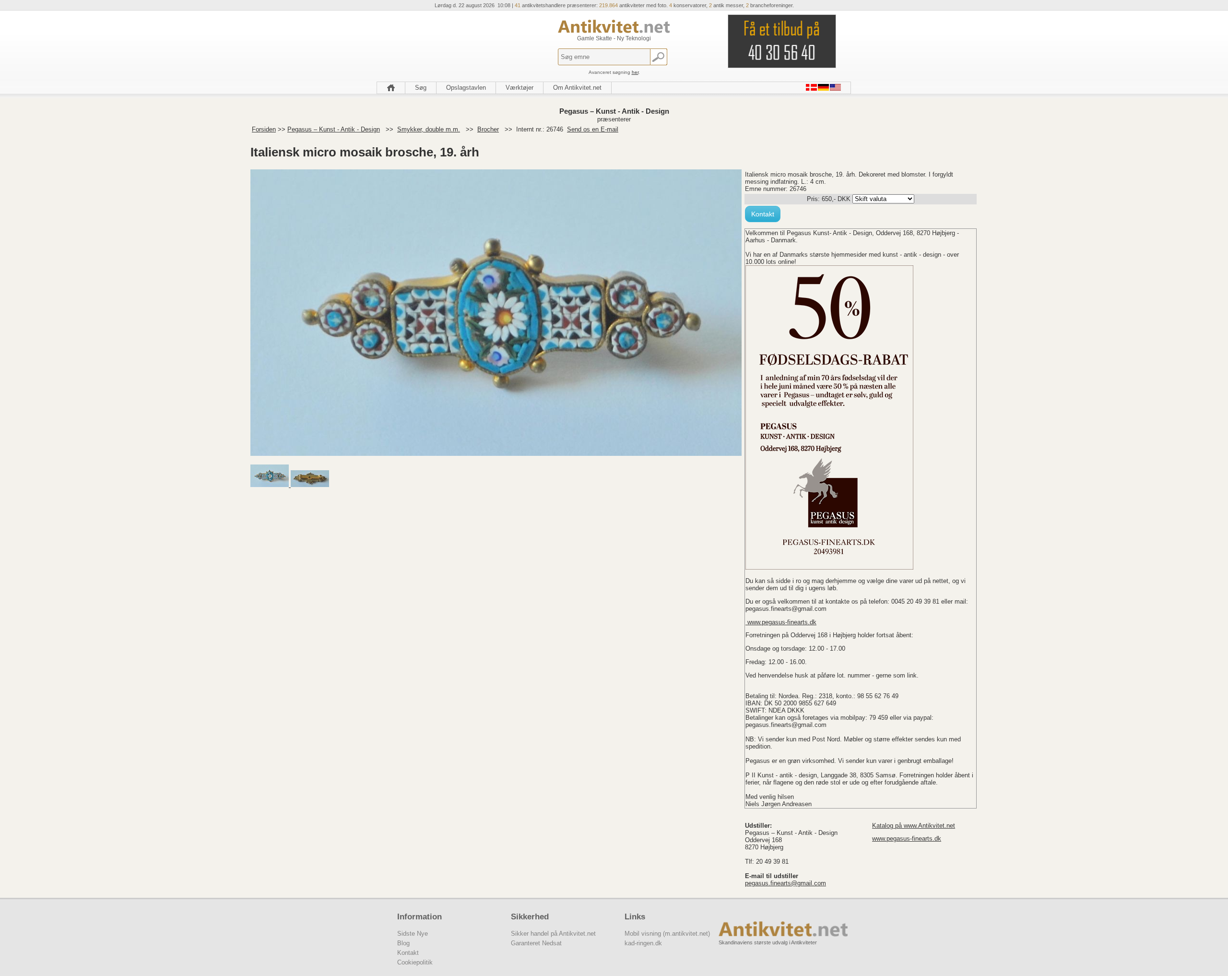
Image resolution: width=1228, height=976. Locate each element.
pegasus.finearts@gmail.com (785, 883)
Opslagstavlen (466, 87)
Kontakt (762, 214)
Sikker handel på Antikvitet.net (553, 933)
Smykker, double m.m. (428, 129)
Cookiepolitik (415, 962)
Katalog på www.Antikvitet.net (913, 825)
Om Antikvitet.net (577, 87)
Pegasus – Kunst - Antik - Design (333, 129)
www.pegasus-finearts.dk (780, 622)
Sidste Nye (412, 933)
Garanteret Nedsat (536, 943)
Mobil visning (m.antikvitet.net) (667, 933)
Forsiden (264, 129)
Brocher (488, 129)
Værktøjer (519, 87)
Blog (403, 943)
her (635, 72)
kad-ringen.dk (643, 943)
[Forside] (391, 88)
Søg (420, 87)
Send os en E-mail (592, 129)
